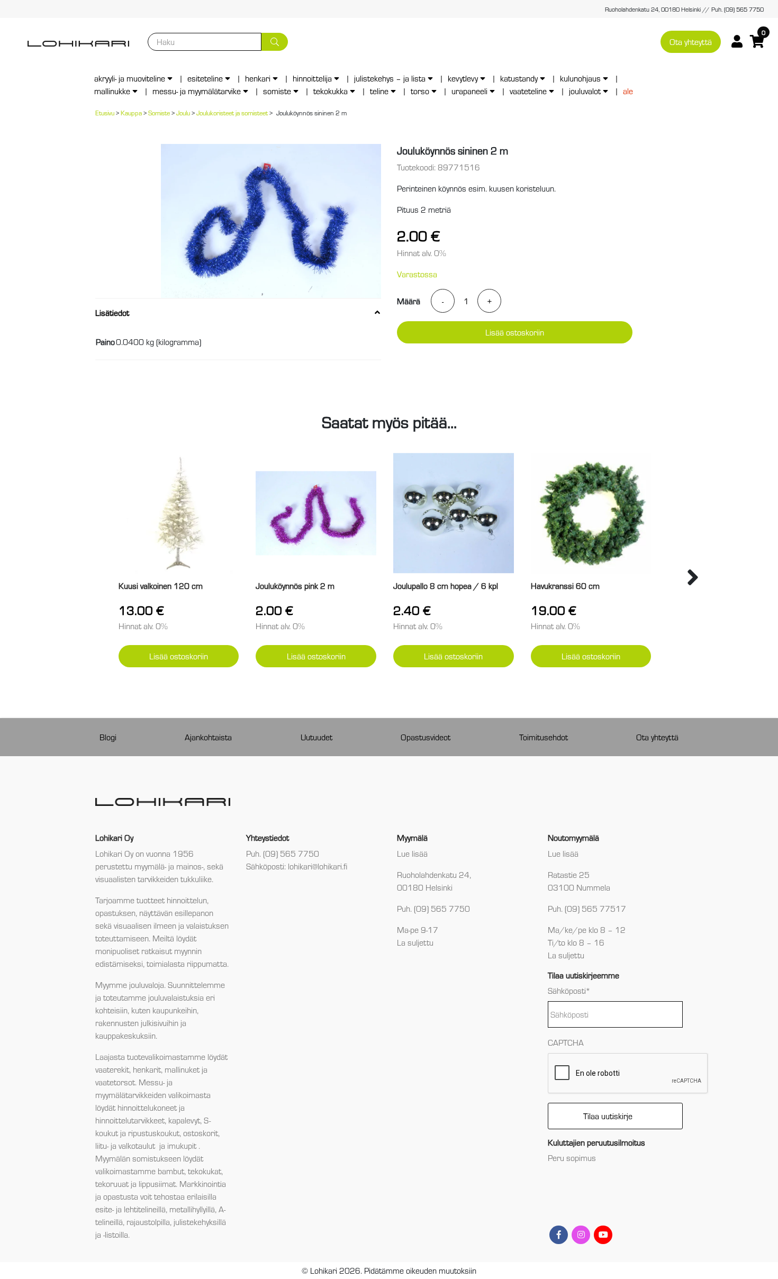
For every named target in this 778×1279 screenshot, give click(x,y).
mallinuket (182, 1069)
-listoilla (115, 1234)
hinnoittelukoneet (147, 1107)
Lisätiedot (112, 312)
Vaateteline (528, 90)
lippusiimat (157, 1183)
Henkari (257, 78)
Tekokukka (330, 90)
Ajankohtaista (208, 736)
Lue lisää (412, 853)
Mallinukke (112, 90)
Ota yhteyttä (691, 41)
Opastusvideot (425, 736)
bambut (171, 1170)
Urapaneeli (469, 90)
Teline (379, 90)
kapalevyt (184, 1120)
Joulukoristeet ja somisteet (232, 112)
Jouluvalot (585, 90)
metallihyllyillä (192, 1208)
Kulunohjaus (580, 78)
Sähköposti (569, 990)
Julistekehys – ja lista (390, 78)
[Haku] (274, 42)
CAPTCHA (566, 1042)
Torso (420, 90)
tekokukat (204, 1170)
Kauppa (131, 112)
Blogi (107, 736)
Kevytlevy (463, 78)
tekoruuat (112, 1183)
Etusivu (104, 112)
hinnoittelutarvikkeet (130, 1120)
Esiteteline (205, 78)
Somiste (277, 90)
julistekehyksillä (200, 1221)
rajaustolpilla (148, 1221)
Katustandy (519, 78)
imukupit (182, 1145)
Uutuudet (316, 736)
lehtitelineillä (145, 1208)
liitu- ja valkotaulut (126, 1145)
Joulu (183, 112)
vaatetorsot (115, 1081)
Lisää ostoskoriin (514, 332)
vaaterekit (112, 1069)
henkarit (147, 1069)
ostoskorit (200, 1132)
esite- (104, 1208)
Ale (628, 90)
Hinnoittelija (312, 78)
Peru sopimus (572, 1157)
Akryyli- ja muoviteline (129, 78)
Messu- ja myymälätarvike (196, 90)
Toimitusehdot (543, 736)
